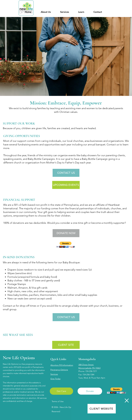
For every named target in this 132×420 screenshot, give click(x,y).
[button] (127, 400)
